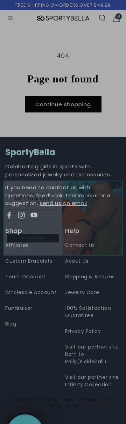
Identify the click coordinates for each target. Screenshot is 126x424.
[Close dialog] (117, 179)
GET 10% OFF (33, 232)
